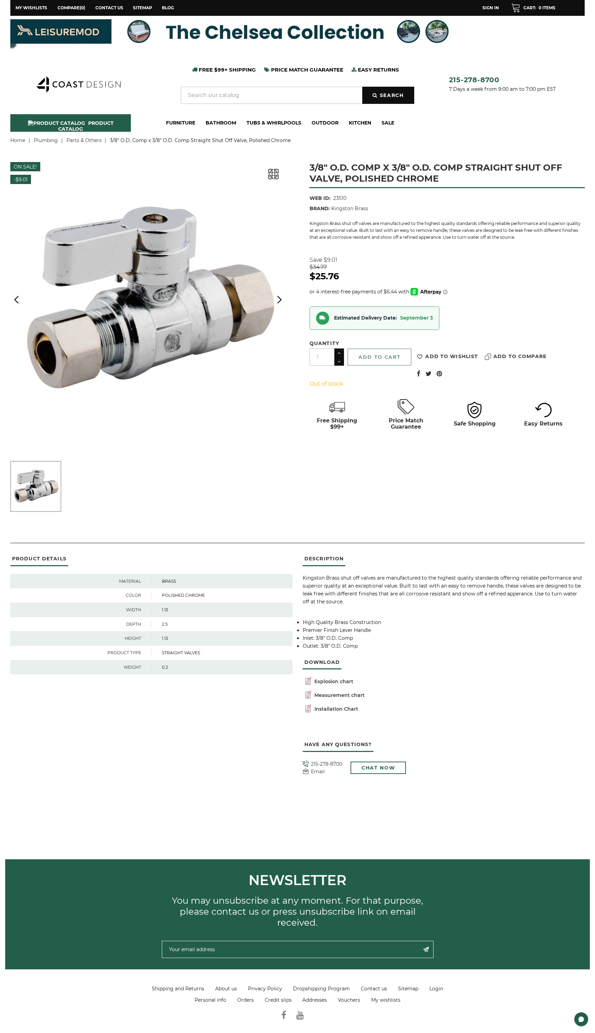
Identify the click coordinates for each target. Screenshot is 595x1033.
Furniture (180, 123)
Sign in (490, 7)
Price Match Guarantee (406, 423)
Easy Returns (543, 423)
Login (436, 989)
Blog (168, 7)
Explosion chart (333, 681)
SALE (388, 123)
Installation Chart (335, 709)
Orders (245, 1000)
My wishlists (385, 1000)
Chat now (378, 768)
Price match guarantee (306, 69)
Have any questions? (338, 744)
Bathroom (221, 123)
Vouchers (349, 1000)
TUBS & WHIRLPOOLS (274, 123)
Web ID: (320, 198)
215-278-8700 (474, 80)
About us (226, 989)
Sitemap (142, 7)
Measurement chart (339, 695)
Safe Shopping (474, 423)
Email (318, 771)
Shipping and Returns (178, 989)
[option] (297, 31)
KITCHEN (360, 123)
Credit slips (278, 1000)
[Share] (418, 373)
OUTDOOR (325, 123)
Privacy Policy (265, 989)
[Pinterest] (439, 373)
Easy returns (377, 69)
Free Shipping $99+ (337, 423)
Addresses (314, 1000)
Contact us (109, 7)
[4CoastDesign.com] (78, 83)
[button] (533, 7)
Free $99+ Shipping (226, 69)
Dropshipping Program (321, 989)
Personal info (210, 1000)
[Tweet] (428, 373)
